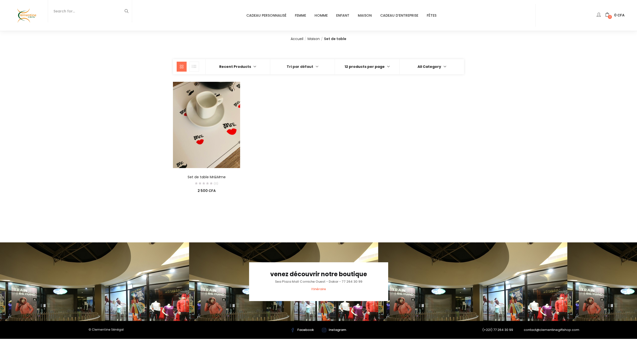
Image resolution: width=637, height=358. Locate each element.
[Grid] (182, 67)
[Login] (599, 15)
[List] (194, 67)
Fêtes (431, 15)
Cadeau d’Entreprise (399, 15)
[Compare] (206, 161)
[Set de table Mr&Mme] (206, 124)
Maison (365, 15)
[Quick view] (196, 161)
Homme (321, 15)
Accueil (297, 38)
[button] (615, 15)
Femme (300, 15)
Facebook (305, 329)
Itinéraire (318, 289)
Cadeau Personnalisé (266, 15)
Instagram (337, 329)
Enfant (342, 15)
